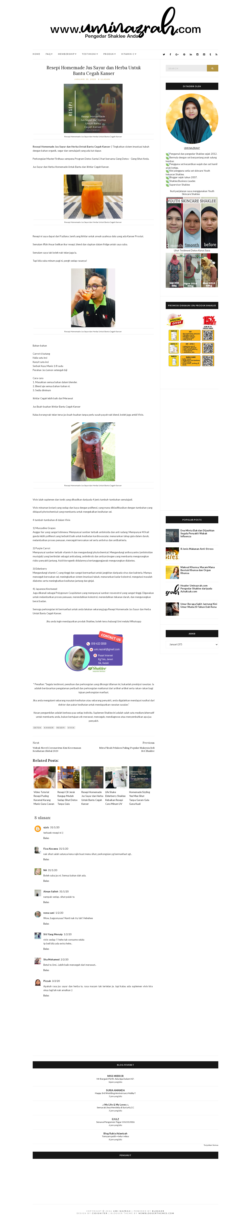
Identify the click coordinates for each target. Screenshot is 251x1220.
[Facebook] (170, 54)
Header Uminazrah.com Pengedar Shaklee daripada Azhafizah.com (196, 588)
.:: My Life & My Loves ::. (115, 1104)
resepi (61, 727)
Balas (46, 838)
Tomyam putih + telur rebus (115, 1136)
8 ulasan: (105, 79)
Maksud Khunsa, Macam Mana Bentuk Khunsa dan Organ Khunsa (197, 570)
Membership (66, 54)
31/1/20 (54, 827)
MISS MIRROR (115, 1075)
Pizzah (47, 980)
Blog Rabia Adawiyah (115, 1133)
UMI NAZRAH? (192, 148)
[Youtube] (204, 54)
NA (45, 870)
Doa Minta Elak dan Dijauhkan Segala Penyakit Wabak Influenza (197, 533)
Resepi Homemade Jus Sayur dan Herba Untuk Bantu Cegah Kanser (93, 70)
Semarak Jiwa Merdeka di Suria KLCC (115, 1107)
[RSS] (216, 54)
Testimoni (89, 54)
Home (36, 54)
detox (37, 727)
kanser (49, 727)
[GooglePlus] (177, 54)
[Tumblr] (210, 54)
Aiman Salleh (50, 891)
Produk (108, 54)
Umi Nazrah (122, 1211)
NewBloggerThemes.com (156, 1213)
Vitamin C (128, 54)
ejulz (46, 827)
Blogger (158, 1211)
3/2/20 (56, 980)
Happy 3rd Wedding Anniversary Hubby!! (115, 1093)
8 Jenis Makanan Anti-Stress (197, 548)
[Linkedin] (191, 54)
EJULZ (115, 1119)
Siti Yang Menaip (53, 934)
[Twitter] (164, 54)
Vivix (71, 727)
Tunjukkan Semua (211, 1145)
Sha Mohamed (51, 959)
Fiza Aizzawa (50, 848)
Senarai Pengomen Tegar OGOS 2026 (115, 1122)
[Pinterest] (184, 54)
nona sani (48, 912)
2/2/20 (64, 959)
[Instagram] (197, 54)
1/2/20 (59, 912)
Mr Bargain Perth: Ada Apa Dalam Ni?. (115, 1078)
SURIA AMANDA (115, 1090)
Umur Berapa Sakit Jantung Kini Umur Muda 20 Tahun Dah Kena (198, 605)
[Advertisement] (192, 450)
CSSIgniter (100, 1213)
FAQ (48, 54)
